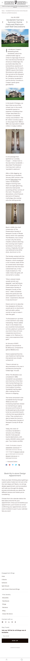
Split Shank (5, 586)
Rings (4, 604)
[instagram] (5, 622)
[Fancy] (12, 464)
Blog (3, 610)
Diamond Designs (16, 647)
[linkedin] (8, 622)
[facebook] (2, 622)
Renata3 (17, 451)
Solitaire (4, 583)
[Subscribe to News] (19, 464)
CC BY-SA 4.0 (14, 456)
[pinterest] (12, 622)
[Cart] (26, 2)
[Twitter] (16, 464)
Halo (3, 576)
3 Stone (4, 579)
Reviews (5, 607)
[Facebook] (6, 464)
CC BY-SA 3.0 (16, 447)
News (3, 10)
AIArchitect (14, 179)
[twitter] (15, 622)
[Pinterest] (9, 464)
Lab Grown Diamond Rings (11, 589)
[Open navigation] (3, 2)
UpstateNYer (9, 447)
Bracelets (5, 598)
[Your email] (15, 636)
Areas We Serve (7, 614)
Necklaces (5, 601)
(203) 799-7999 (14, 6)
